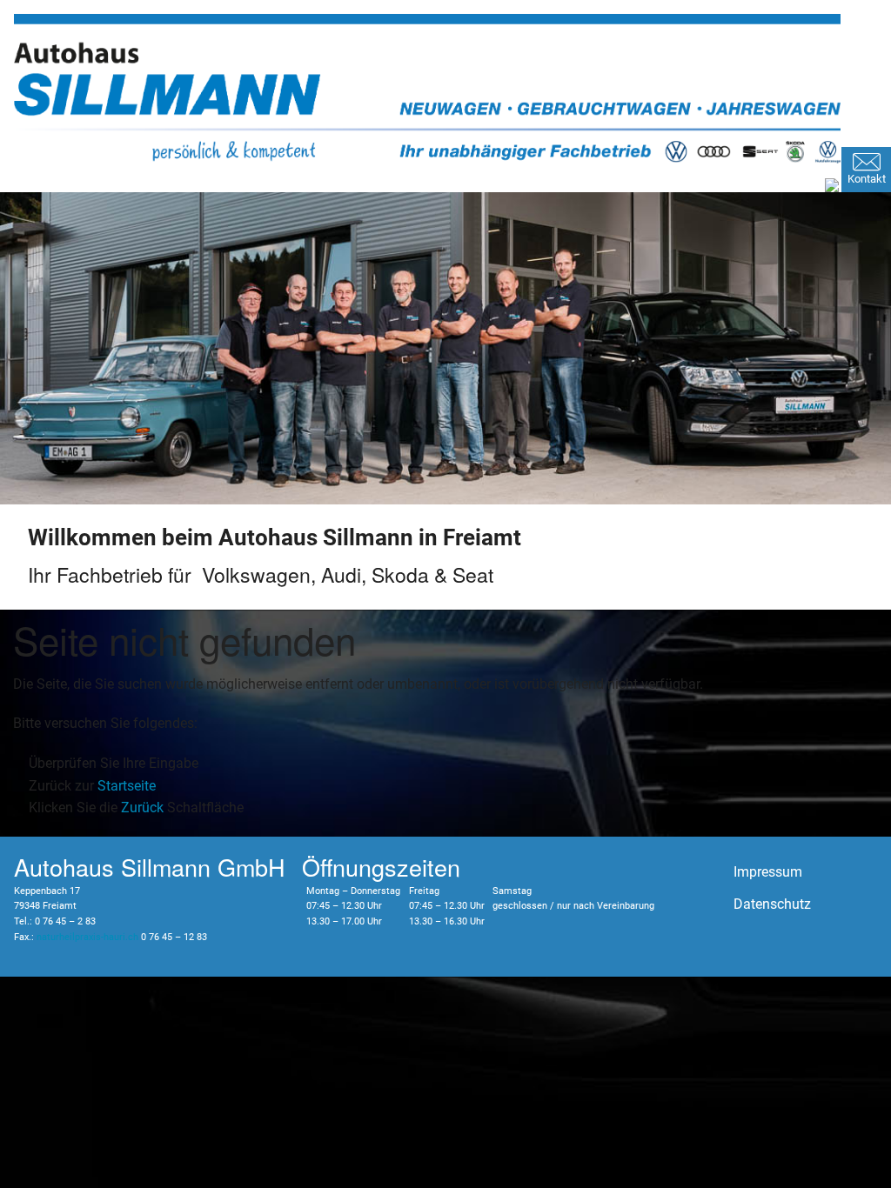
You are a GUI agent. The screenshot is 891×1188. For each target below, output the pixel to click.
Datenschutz (772, 904)
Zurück (142, 807)
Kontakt (866, 178)
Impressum (768, 872)
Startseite (126, 786)
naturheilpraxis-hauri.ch (87, 937)
